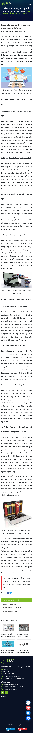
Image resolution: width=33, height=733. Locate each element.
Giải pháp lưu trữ (9, 604)
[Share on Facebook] (8, 593)
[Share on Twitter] (10, 593)
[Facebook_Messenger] (28, 713)
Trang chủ (6, 11)
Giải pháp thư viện (10, 612)
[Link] (28, 702)
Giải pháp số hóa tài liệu (12, 608)
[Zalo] (28, 718)
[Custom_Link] (28, 708)
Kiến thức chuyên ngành (17, 11)
